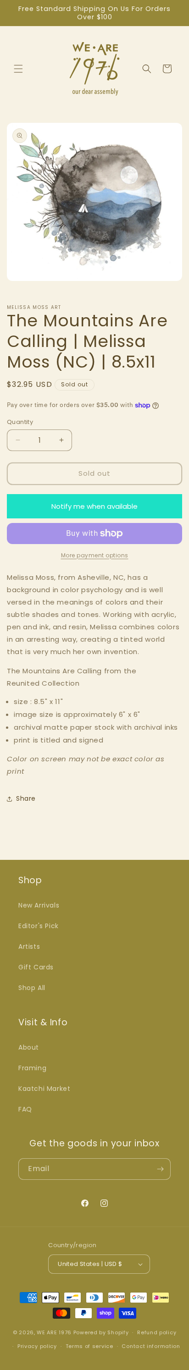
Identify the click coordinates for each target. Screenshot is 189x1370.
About (28, 1047)
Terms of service (89, 1346)
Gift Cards (36, 967)
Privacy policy (37, 1346)
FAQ (25, 1109)
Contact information (151, 1346)
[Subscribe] (160, 1169)
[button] (18, 69)
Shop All (31, 987)
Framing (32, 1068)
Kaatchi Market (44, 1088)
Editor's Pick (38, 925)
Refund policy (156, 1332)
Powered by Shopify (101, 1332)
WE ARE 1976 (54, 1332)
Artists (29, 946)
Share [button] (26, 798)
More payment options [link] (94, 555)
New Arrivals (38, 905)
